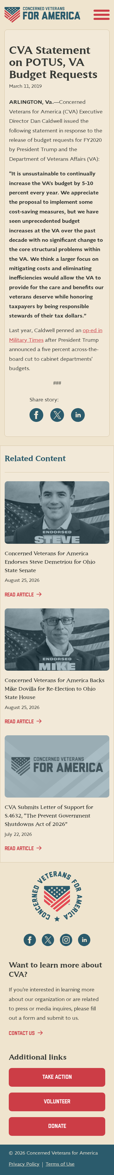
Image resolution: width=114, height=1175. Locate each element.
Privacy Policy (24, 1164)
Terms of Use (60, 1164)
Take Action (57, 1077)
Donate (67, 1130)
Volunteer (67, 1105)
